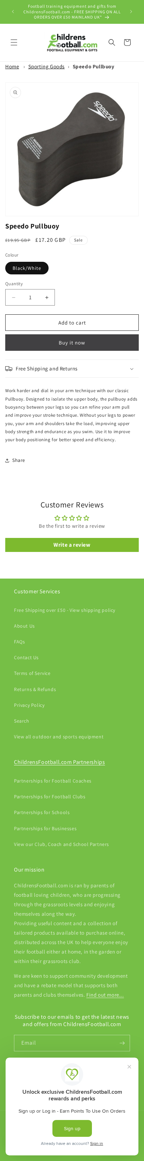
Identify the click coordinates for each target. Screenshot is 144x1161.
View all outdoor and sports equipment (58, 736)
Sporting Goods (46, 66)
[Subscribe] (122, 1043)
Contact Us (26, 657)
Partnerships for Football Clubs (50, 796)
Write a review (71, 544)
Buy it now (72, 342)
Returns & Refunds (35, 689)
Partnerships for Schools (42, 812)
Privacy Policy (29, 705)
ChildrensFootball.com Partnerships (59, 762)
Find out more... (105, 994)
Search (21, 721)
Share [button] (18, 460)
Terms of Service (32, 673)
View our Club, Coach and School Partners (61, 844)
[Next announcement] (131, 11)
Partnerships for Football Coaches (53, 781)
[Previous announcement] (13, 11)
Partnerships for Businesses (45, 828)
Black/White (27, 268)
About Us (24, 626)
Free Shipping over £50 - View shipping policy (64, 610)
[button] (14, 42)
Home (12, 66)
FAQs (19, 641)
